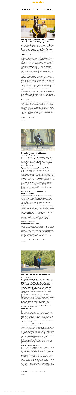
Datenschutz (66, 391)
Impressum (71, 391)
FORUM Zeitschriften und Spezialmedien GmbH (11, 391)
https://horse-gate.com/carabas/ (28, 236)
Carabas (36, 158)
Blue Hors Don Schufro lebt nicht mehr (35, 275)
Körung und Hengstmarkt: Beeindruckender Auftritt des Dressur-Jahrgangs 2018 (37, 40)
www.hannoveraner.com (28, 117)
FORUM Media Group (23, 391)
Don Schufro (46, 279)
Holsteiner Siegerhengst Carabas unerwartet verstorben (34, 154)
